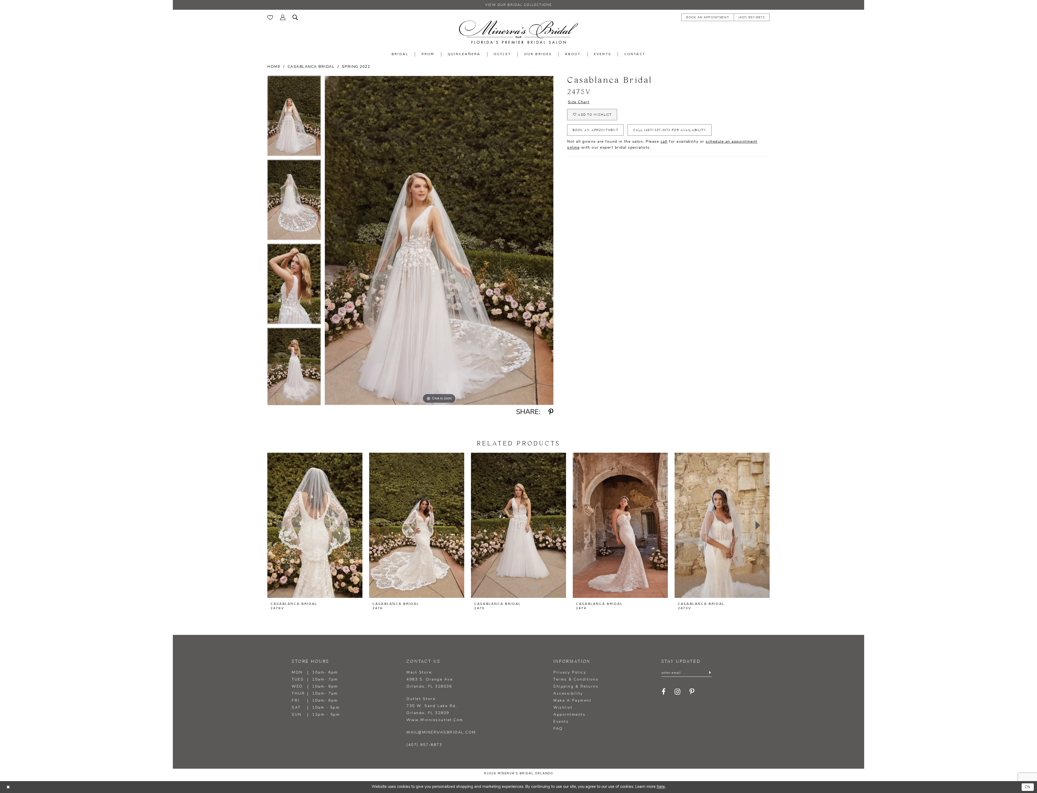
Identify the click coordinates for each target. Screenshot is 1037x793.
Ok (1028, 787)
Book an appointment (595, 130)
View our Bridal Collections (518, 5)
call (664, 142)
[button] (283, 17)
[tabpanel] (294, 118)
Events (561, 722)
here (661, 787)
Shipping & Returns (575, 687)
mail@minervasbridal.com (441, 733)
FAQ (558, 729)
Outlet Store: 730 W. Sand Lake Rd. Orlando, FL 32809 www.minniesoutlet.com (434, 709)
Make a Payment (572, 701)
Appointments (569, 715)
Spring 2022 (356, 67)
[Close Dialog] (8, 787)
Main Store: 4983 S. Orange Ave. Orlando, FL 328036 (430, 680)
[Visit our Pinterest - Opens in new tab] (692, 692)
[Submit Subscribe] (710, 673)
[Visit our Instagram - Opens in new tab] (677, 692)
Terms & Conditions (575, 680)
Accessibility (568, 694)
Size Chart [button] (579, 102)
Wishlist (563, 708)
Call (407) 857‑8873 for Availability (669, 130)
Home (273, 67)
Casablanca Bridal (311, 67)
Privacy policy (569, 673)
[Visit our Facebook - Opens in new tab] (663, 692)
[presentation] (314, 525)
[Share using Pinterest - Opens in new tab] (551, 412)
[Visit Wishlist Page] (270, 17)
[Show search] (295, 17)
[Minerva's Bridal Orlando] (518, 32)
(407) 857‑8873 (424, 745)
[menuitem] (270, 17)
